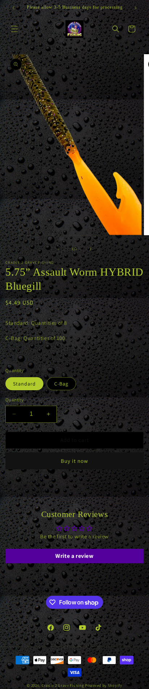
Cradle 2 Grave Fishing (63, 685)
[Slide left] (59, 249)
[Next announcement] (136, 8)
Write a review (74, 556)
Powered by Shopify (103, 685)
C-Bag (61, 383)
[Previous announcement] (13, 8)
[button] (14, 29)
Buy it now (74, 460)
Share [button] (20, 486)
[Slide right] (90, 249)
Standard (24, 383)
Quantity (14, 400)
